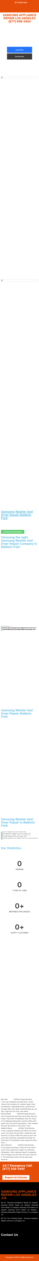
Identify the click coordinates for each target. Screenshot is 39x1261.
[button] (3, 1129)
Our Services (19, 56)
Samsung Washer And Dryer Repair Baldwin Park (17, 515)
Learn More (19, 50)
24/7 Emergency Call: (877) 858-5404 (17, 1167)
